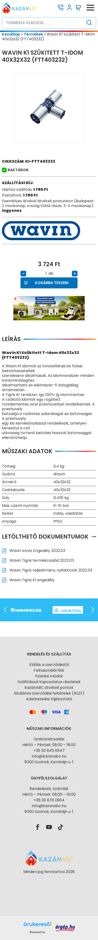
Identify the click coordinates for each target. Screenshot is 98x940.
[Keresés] (89, 23)
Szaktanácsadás (49, 739)
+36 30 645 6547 (49, 750)
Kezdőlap (11, 34)
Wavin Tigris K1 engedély (31, 580)
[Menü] (90, 7)
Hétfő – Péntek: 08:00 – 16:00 (49, 745)
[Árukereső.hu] (49, 880)
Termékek (33, 34)
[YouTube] (49, 827)
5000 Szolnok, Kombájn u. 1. (49, 762)
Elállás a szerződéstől (49, 664)
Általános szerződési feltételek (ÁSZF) (49, 693)
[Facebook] (37, 827)
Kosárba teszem (51, 283)
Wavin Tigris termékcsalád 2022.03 (41, 560)
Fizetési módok (49, 676)
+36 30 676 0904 (49, 800)
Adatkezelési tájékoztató (49, 699)
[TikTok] (60, 827)
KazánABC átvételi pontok (49, 687)
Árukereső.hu (37, 932)
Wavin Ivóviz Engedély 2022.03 (37, 550)
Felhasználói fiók (49, 670)
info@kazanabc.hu (49, 756)
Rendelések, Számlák (49, 788)
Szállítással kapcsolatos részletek (49, 682)
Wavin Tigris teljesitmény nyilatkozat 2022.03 (50, 570)
